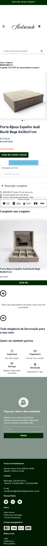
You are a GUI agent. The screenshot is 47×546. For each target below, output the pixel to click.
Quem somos (9, 512)
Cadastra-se (9, 541)
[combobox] (21, 51)
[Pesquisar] (41, 51)
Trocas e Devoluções (12, 518)
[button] (2, 94)
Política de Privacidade (13, 515)
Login (6, 538)
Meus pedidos (9, 544)
